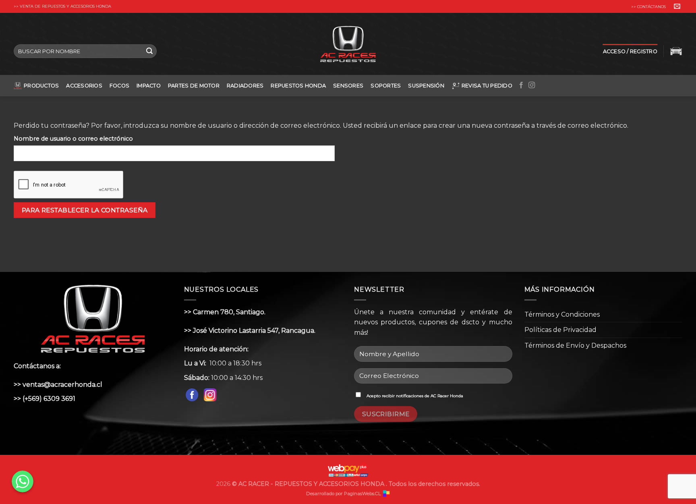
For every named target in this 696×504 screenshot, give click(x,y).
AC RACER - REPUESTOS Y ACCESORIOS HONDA (312, 483)
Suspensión (426, 86)
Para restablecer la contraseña (85, 210)
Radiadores (245, 86)
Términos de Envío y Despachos (575, 345)
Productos (41, 86)
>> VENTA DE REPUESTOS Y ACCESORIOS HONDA (62, 6)
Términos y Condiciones (562, 314)
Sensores (348, 86)
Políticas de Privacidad (560, 330)
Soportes (386, 86)
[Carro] (675, 51)
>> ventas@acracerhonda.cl (58, 384)
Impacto (149, 86)
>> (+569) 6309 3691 (44, 398)
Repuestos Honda (298, 86)
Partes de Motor (194, 86)
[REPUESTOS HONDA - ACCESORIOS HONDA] (348, 44)
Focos (119, 86)
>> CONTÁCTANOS (648, 6)
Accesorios (84, 86)
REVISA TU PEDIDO (487, 86)
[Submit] (149, 51)
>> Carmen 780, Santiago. (224, 312)
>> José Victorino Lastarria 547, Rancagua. (249, 330)
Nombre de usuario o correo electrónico (73, 138)
